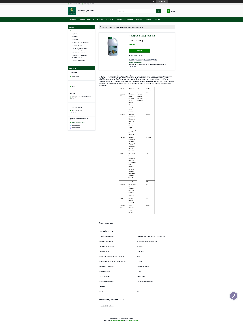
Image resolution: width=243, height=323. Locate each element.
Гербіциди (75, 33)
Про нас (100, 19)
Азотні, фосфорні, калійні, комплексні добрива (80, 49)
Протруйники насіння (120, 27)
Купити (139, 50)
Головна (73, 19)
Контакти (109, 19)
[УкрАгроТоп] (72, 14)
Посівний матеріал (77, 45)
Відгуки (157, 19)
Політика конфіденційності (132, 320)
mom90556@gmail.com (78, 122)
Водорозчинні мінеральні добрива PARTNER (79, 56)
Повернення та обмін (125, 19)
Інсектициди (75, 39)
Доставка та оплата (143, 19)
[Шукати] (158, 11)
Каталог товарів (85, 19)
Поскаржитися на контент (117, 320)
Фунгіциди (75, 36)
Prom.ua (130, 318)
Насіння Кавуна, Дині (78, 60)
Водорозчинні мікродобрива (80, 42)
